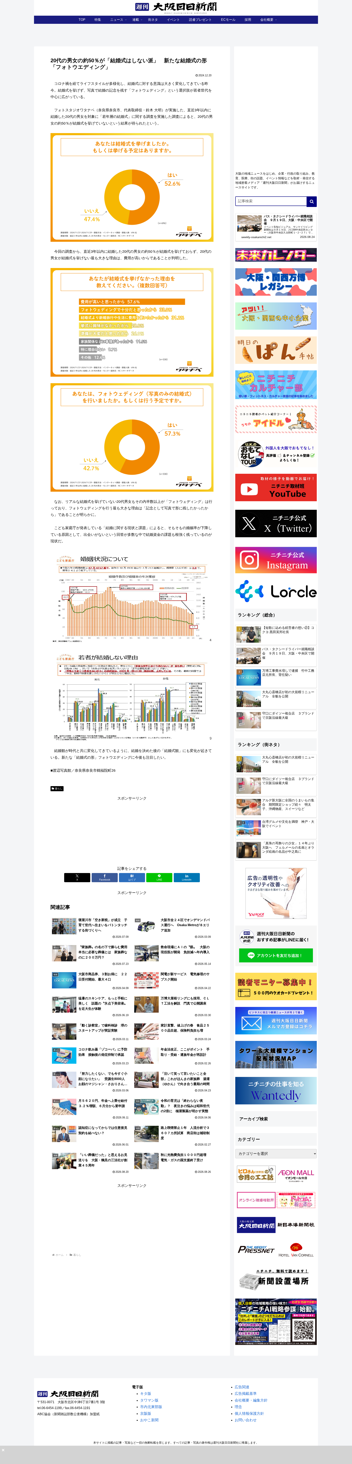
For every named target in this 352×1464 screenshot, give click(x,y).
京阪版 (145, 1413)
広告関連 (242, 1387)
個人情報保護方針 (249, 1413)
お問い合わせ (246, 1420)
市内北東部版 (151, 1407)
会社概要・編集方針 (251, 1400)
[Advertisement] (132, 830)
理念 (238, 1407)
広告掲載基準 (246, 1394)
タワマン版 (149, 1400)
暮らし (58, 788)
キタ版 (145, 1394)
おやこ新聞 (149, 1420)
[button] (312, 201)
